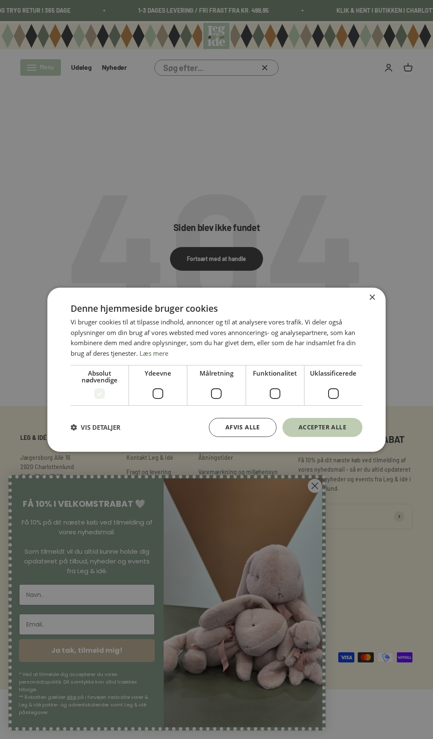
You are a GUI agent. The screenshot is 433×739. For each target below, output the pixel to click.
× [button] (372, 297)
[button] (96, 427)
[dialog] (216, 369)
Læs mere (154, 353)
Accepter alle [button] (322, 427)
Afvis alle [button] (242, 427)
